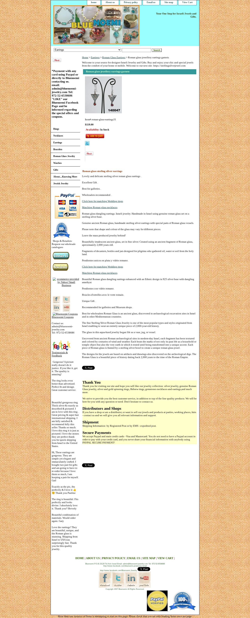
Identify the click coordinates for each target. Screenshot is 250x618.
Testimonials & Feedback (60, 354)
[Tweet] (87, 144)
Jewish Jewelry (60, 183)
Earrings (95, 57)
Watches (57, 163)
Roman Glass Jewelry (64, 156)
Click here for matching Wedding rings (102, 201)
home (93, 2)
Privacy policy (131, 2)
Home (85, 57)
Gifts (55, 169)
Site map (168, 2)
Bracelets (57, 149)
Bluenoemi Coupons (63, 317)
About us (110, 2)
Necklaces (58, 135)
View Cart (187, 2)
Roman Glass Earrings (113, 57)
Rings (56, 129)
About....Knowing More (65, 176)
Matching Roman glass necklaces (99, 207)
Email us (151, 2)
